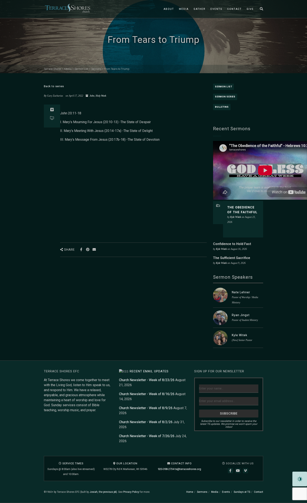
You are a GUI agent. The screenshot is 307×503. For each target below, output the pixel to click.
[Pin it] (87, 249)
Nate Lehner (241, 292)
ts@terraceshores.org (188, 469)
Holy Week (101, 95)
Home (189, 491)
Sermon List (223, 86)
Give (250, 9)
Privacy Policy (131, 491)
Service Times (73, 463)
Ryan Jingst (241, 315)
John (92, 95)
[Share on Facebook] (81, 249)
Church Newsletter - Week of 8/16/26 (146, 394)
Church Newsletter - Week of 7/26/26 (146, 436)
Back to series (54, 86)
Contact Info (181, 463)
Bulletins (222, 107)
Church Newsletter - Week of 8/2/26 (146, 422)
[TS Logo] (67, 8)
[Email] (94, 249)
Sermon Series (225, 96)
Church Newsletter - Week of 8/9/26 (146, 408)
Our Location (126, 463)
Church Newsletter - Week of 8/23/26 (146, 380)
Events (216, 9)
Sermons (202, 491)
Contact (234, 9)
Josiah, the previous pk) (103, 491)
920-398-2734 (166, 469)
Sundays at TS (242, 491)
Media (184, 9)
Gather (200, 9)
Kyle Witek (239, 335)
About (169, 9)
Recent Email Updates (149, 371)
